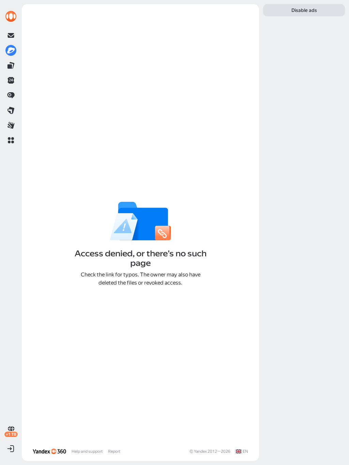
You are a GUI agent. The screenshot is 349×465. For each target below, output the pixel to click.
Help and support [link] (87, 451)
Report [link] (114, 451)
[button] (10, 140)
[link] (10, 16)
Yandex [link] (200, 451)
